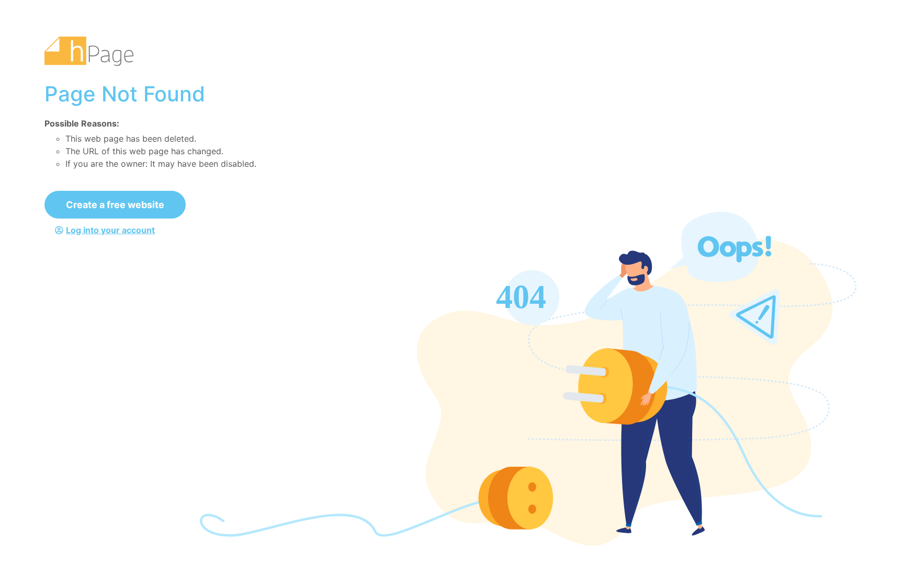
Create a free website (115, 204)
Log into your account (110, 230)
